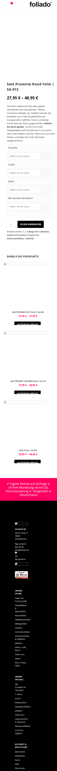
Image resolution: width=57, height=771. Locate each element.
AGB (17, 764)
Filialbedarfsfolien (21, 619)
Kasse (17, 760)
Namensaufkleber (21, 726)
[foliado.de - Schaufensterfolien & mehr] (42, 4)
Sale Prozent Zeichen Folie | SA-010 (28, 381)
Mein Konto (20, 751)
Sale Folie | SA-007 (28, 450)
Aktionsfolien (20, 615)
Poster (18, 698)
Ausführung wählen (27, 324)
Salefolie (29, 238)
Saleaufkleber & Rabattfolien (21, 608)
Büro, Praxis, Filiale (20, 664)
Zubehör (19, 627)
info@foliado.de (22, 550)
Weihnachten (20, 702)
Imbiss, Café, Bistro (20, 649)
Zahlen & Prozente (16, 235)
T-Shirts (18, 694)
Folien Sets (20, 654)
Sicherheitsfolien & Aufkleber (21, 637)
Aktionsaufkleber (15, 238)
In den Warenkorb (30, 224)
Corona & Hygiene (19, 731)
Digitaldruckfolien (21, 706)
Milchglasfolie (21, 623)
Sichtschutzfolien (21, 632)
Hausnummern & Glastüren (21, 720)
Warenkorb (20, 755)
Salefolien (44, 231)
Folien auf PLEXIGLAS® (21, 599)
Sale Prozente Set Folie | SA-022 (28, 312)
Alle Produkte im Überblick (20, 687)
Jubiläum (18, 643)
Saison (18, 658)
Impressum (20, 768)
